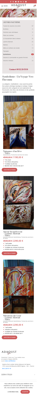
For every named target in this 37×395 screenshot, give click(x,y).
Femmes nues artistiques (10, 32)
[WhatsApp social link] (23, 1)
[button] (9, 170)
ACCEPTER (25, 392)
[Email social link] (15, 1)
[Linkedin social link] (21, 1)
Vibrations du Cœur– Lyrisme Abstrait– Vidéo (12, 318)
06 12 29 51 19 (22, 69)
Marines (5, 45)
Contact (12, 69)
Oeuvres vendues (8, 60)
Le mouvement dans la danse (11, 38)
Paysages (6, 51)
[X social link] (13, 1)
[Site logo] (18, 6)
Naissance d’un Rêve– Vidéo (12, 152)
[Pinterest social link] (18, 1)
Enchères (5, 29)
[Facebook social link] (11, 1)
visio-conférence (10, 361)
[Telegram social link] (26, 1)
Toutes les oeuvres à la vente (11, 26)
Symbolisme (7, 54)
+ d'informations (13, 392)
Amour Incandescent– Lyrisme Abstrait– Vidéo (12, 234)
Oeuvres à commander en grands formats (15, 57)
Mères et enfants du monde (11, 48)
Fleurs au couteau (8, 35)
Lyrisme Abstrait (8, 42)
